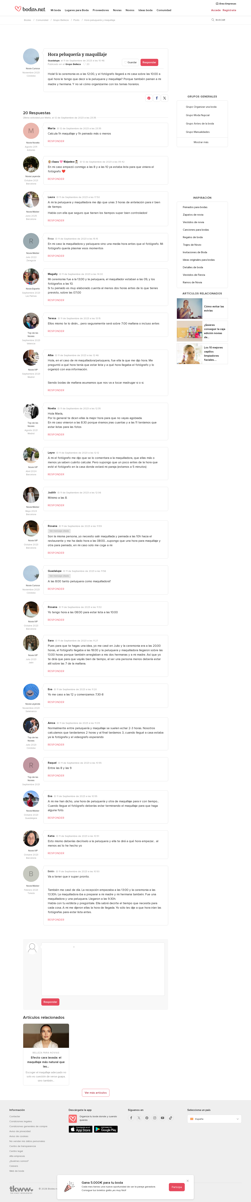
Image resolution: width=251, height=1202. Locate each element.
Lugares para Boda (77, 10)
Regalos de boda (193, 237)
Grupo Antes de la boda (200, 123)
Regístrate (229, 10)
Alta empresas (17, 1156)
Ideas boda (145, 10)
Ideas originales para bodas (199, 260)
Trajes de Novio (192, 245)
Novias (117, 10)
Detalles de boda (193, 267)
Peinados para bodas (195, 207)
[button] (148, 98)
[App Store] (81, 1132)
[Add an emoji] (71, 946)
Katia (51, 836)
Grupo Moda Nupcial (198, 115)
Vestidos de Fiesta (194, 275)
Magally (53, 274)
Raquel (52, 763)
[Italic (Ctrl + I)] (52, 946)
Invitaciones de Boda (195, 252)
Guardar (132, 62)
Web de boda (16, 1171)
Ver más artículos (96, 1092)
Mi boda (56, 10)
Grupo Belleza (61, 20)
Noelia (52, 408)
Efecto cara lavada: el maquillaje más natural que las (46, 1062)
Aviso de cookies (18, 1136)
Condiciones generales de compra (28, 1126)
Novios (130, 10)
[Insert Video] (84, 946)
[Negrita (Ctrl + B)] (45, 946)
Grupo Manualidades (198, 132)
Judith (52, 492)
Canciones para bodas (196, 229)
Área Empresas (227, 3)
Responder (149, 62)
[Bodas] (30, 10)
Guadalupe (54, 60)
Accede (216, 10)
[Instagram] (154, 1118)
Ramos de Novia (192, 282)
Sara (51, 640)
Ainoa (51, 723)
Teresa (52, 318)
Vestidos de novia (193, 222)
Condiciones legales (20, 1121)
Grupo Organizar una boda (201, 107)
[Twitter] (139, 1118)
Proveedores (101, 10)
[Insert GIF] (91, 946)
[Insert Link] (65, 946)
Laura (51, 197)
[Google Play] (106, 1132)
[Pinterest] (147, 1118)
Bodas (27, 20)
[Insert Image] (78, 946)
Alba (50, 355)
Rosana (52, 526)
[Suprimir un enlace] (58, 946)
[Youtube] (162, 1118)
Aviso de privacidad (20, 1131)
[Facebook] (131, 1118)
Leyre (51, 452)
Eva (50, 689)
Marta (51, 128)
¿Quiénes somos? (19, 1161)
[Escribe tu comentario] (103, 971)
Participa (177, 1187)
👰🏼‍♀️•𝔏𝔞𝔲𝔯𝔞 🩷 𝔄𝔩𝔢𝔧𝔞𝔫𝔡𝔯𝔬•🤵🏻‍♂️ (63, 161)
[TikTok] (170, 1118)
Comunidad (164, 10)
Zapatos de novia (193, 214)
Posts (76, 20)
